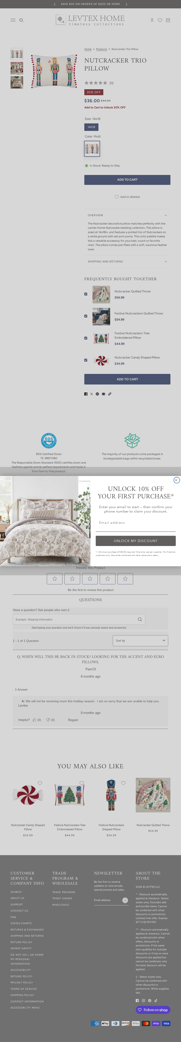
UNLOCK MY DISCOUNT (136, 540)
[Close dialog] (177, 480)
